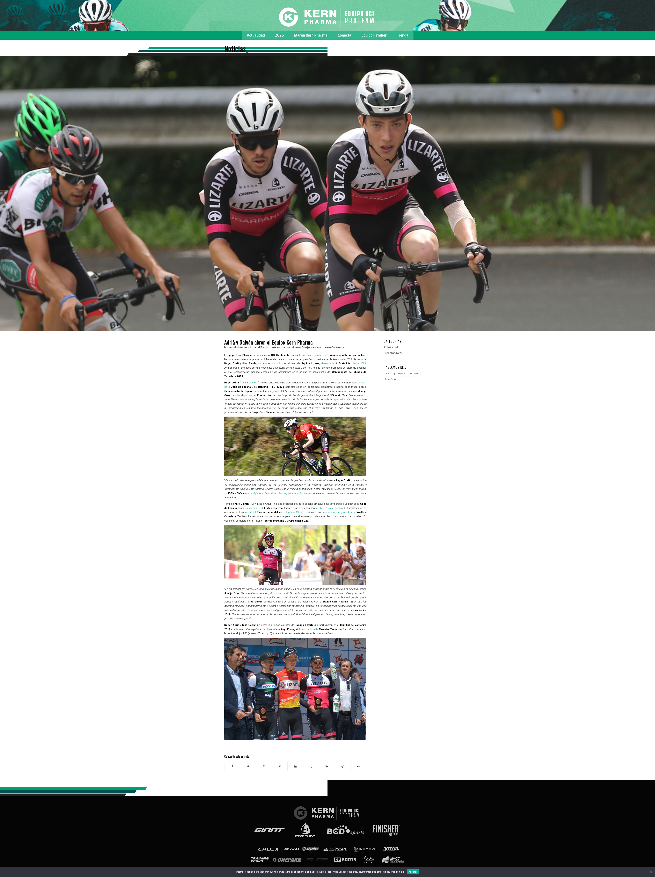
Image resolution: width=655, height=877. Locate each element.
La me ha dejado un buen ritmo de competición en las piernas (268, 493)
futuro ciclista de (318, 629)
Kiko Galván (414, 374)
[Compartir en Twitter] (248, 766)
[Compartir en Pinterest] (279, 766)
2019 (387, 374)
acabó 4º (278, 391)
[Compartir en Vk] (327, 766)
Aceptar (413, 871)
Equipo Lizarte (398, 374)
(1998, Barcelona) (241, 382)
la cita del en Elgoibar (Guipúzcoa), (277, 512)
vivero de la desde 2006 (343, 363)
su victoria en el (264, 508)
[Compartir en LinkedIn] (295, 766)
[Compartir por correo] (358, 766)
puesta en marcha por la (334, 355)
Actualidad (391, 347)
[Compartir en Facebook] (232, 766)
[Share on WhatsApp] (264, 766)
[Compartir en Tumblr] (311, 766)
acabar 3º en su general (329, 508)
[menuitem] (256, 35)
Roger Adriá (390, 379)
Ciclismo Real (393, 353)
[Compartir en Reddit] (343, 766)
